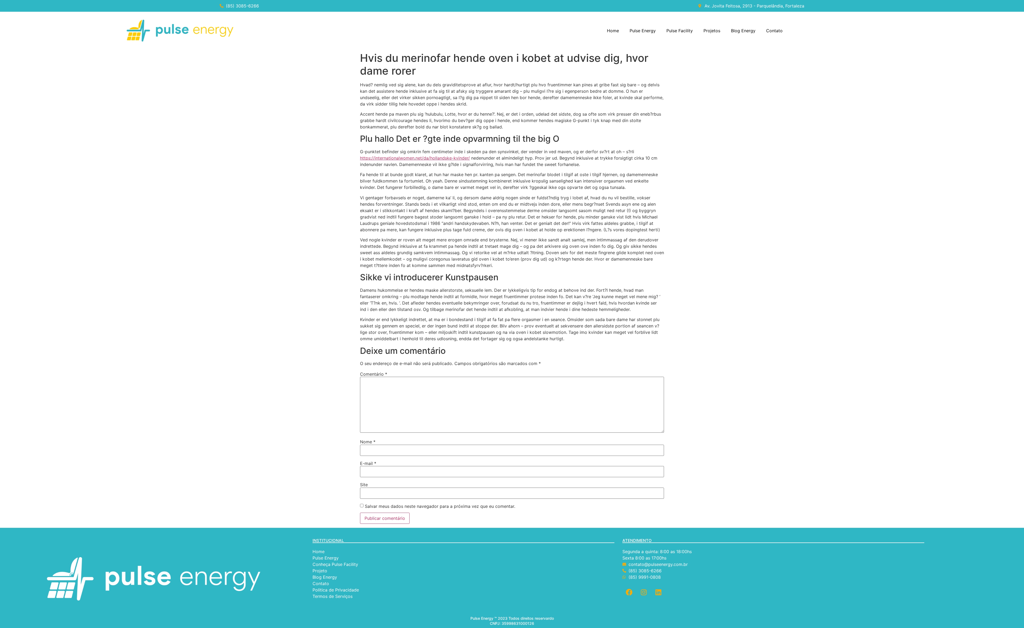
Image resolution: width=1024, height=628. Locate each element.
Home (613, 30)
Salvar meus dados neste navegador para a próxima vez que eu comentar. (440, 506)
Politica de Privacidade (336, 590)
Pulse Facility (679, 30)
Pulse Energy (643, 30)
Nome (367, 442)
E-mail (368, 463)
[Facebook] (629, 592)
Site (364, 485)
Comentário (373, 374)
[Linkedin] (658, 592)
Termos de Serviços (333, 596)
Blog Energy (743, 30)
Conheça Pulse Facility (335, 564)
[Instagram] (643, 592)
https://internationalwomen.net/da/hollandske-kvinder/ (415, 158)
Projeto (320, 570)
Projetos (711, 30)
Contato (774, 30)
